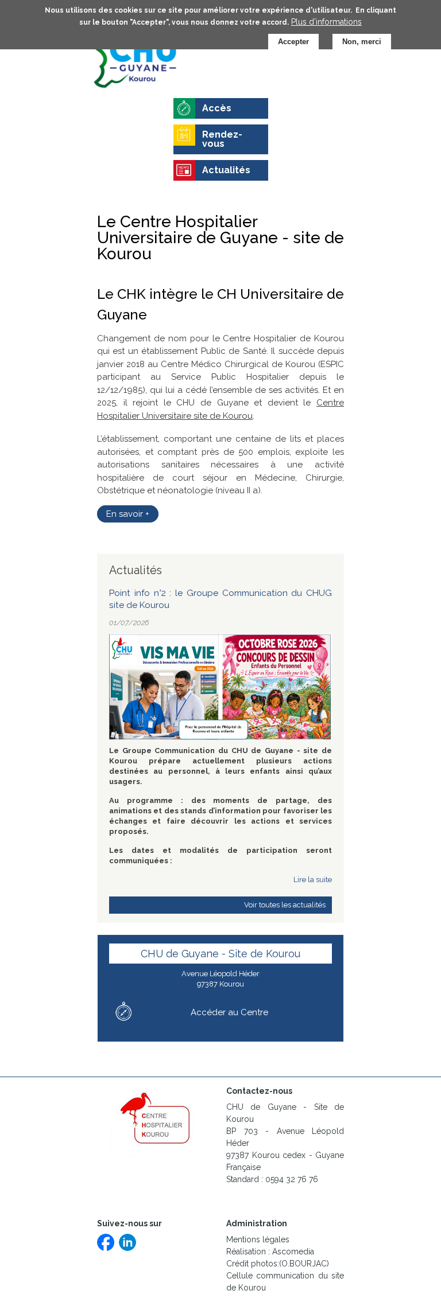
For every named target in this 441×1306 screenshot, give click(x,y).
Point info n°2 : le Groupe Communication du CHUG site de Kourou (220, 599)
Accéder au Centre (229, 1012)
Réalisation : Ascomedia (270, 1251)
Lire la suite (312, 879)
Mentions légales (257, 1239)
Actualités (226, 170)
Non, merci (361, 41)
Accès (216, 108)
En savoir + (127, 514)
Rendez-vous (222, 139)
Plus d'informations (326, 21)
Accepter (293, 41)
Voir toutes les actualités (285, 904)
